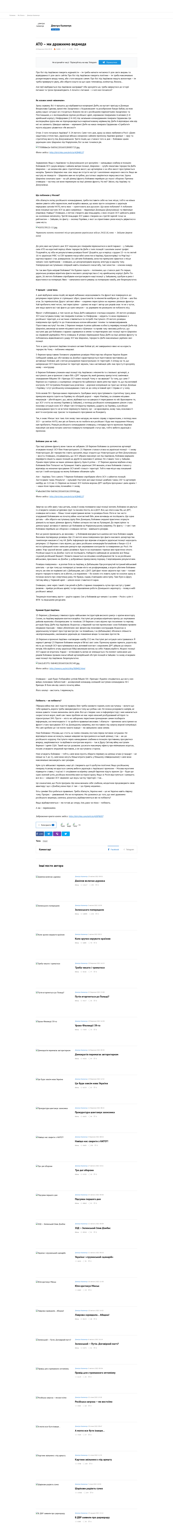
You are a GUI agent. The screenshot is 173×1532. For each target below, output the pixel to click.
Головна (12, 15)
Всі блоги (21, 15)
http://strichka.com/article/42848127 (66, 152)
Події (45, 841)
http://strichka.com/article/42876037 (86, 816)
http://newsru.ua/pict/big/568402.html (67, 668)
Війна (77, 885)
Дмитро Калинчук (33, 15)
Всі (80, 825)
